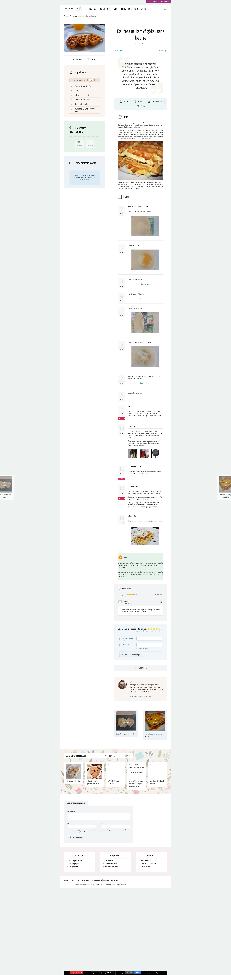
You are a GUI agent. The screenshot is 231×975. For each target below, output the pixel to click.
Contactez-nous (145, 867)
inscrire (80, 177)
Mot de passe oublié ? (138, 631)
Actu (136, 9)
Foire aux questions (146, 861)
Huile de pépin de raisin (81, 108)
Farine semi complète (81, 86)
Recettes (92, 9)
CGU (73, 880)
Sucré (128, 756)
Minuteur (137, 973)
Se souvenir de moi (143, 648)
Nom (69, 824)
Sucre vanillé (78, 104)
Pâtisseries (73, 16)
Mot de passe (125, 645)
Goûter (101, 756)
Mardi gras (113, 756)
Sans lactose (122, 756)
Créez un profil (109, 861)
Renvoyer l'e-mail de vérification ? (153, 631)
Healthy (107, 756)
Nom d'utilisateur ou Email (127, 639)
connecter (89, 175)
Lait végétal (78, 95)
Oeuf (76, 91)
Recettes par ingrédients (76, 861)
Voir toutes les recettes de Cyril (140, 697)
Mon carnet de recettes (111, 867)
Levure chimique (80, 100)
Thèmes (114, 9)
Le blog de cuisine (74, 867)
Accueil (66, 16)
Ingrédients (104, 9)
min (131, 973)
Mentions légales (83, 880)
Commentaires (142, 668)
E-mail (103, 824)
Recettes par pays (74, 864)
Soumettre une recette (111, 864)
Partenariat (115, 880)
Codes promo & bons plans (148, 864)
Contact (144, 9)
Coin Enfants (94, 756)
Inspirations (125, 9)
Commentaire (71, 811)
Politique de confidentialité (100, 830)
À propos (67, 880)
